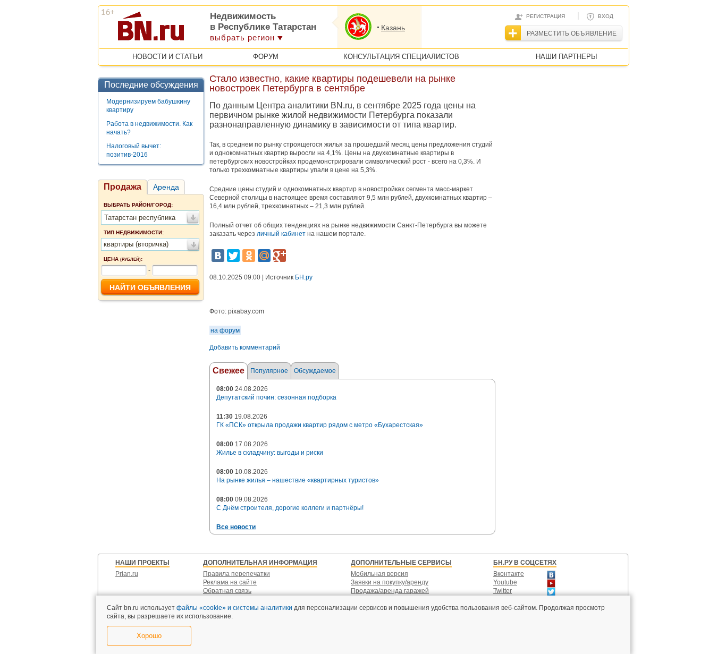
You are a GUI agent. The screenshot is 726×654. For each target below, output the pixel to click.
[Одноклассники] (248, 255)
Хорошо (149, 636)
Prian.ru (126, 574)
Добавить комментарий (244, 347)
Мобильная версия (379, 574)
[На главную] (203, 30)
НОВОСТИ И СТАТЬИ (167, 57)
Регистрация (545, 16)
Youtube (505, 582)
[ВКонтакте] (218, 255)
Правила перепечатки (236, 574)
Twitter (502, 591)
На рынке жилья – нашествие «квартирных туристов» (297, 480)
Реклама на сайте (230, 582)
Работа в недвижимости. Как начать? (149, 128)
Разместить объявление (572, 33)
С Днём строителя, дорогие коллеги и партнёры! (290, 508)
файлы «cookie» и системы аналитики (234, 607)
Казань (393, 27)
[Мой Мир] (264, 255)
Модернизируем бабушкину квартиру (148, 106)
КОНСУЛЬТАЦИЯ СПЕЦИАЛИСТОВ (401, 57)
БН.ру (304, 277)
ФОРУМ (265, 57)
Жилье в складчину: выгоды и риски (269, 452)
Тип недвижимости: (134, 232)
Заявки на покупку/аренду (389, 582)
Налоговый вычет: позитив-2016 (133, 150)
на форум (225, 330)
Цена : (123, 259)
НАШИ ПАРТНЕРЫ (566, 57)
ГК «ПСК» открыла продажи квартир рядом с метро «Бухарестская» (319, 425)
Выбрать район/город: (138, 205)
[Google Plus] (279, 255)
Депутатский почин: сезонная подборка (276, 397)
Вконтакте (508, 574)
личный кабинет (281, 233)
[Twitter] (233, 255)
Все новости (236, 527)
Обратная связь (227, 591)
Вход (605, 16)
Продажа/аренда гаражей (390, 591)
